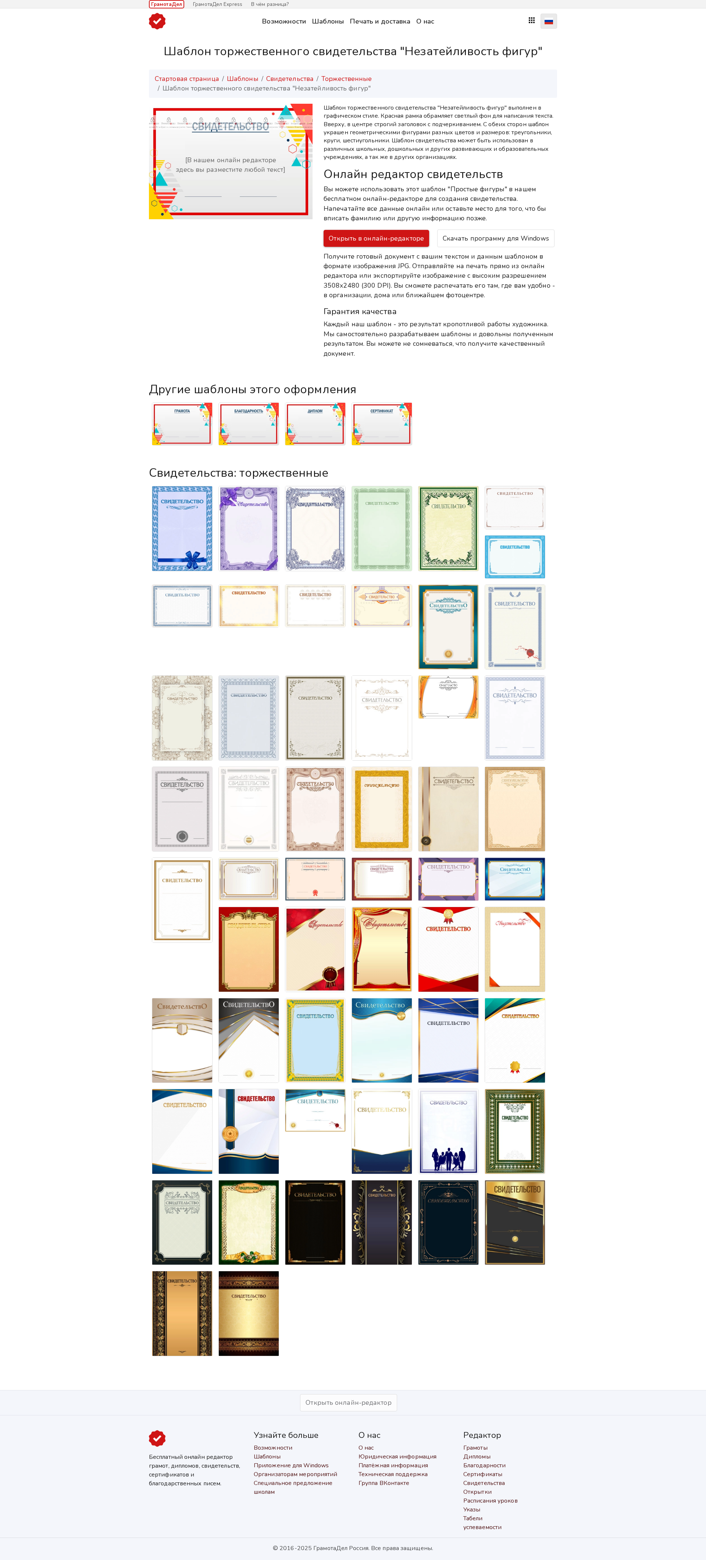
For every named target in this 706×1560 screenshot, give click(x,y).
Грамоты (475, 1448)
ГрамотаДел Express (217, 4)
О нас (425, 21)
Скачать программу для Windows (496, 238)
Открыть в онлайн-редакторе (376, 238)
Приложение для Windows (291, 1465)
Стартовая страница (187, 78)
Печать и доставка (380, 21)
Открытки (477, 1492)
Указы (472, 1510)
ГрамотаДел (166, 4)
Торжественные (346, 78)
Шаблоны (328, 21)
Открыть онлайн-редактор (348, 1402)
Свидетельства (290, 78)
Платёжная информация (393, 1465)
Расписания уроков (490, 1501)
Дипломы (477, 1457)
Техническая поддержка (393, 1474)
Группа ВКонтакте (384, 1483)
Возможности (284, 21)
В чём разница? (270, 4)
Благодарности (484, 1465)
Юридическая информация (397, 1457)
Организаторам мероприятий (296, 1474)
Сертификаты (482, 1474)
